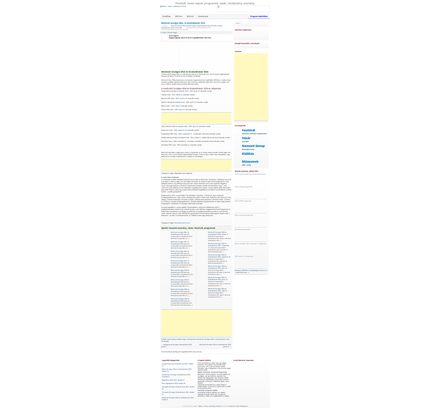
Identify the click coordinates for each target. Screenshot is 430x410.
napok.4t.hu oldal (234, 406)
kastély (249, 165)
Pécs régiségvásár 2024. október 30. (174, 383)
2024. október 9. (195, 137)
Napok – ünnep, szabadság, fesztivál (209, 406)
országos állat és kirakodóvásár (214, 339)
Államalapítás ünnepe (248, 149)
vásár (227, 339)
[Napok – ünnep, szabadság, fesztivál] (173, 6)
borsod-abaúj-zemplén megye (176, 339)
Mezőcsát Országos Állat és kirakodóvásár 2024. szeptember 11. (218, 245)
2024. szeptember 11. (185, 134)
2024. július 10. (194, 126)
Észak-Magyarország (203, 26)
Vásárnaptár (178, 27)
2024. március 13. (181, 98)
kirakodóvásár (191, 339)
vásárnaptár (165, 341)
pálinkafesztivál (262, 134)
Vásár (172, 27)
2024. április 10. (191, 102)
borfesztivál (253, 134)
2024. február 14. (177, 95)
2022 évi (190, 16)
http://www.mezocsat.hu (182, 223)
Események (203, 16)
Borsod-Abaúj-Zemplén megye (186, 26)
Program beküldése (259, 16)
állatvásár (174, 26)
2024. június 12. (180, 109)
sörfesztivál (245, 134)
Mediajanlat (243, 406)
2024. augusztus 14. (180, 130)
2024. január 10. (195, 91)
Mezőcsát (213, 26)
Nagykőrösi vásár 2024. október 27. (173, 380)
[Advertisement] (197, 118)
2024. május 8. (176, 106)
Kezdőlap (166, 16)
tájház (243, 165)
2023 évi (178, 16)
